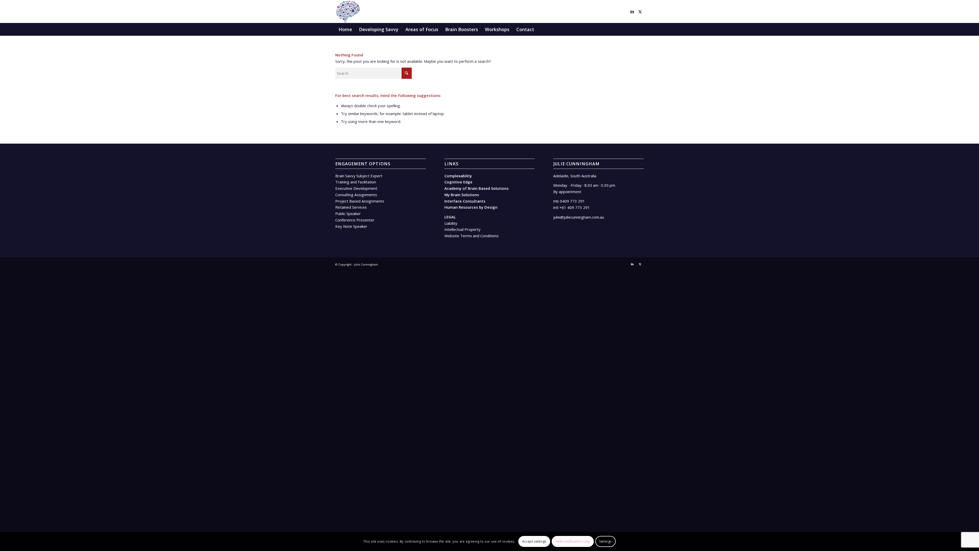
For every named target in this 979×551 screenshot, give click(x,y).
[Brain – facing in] (347, 11)
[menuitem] (345, 29)
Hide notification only (573, 541)
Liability (450, 223)
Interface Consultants (464, 201)
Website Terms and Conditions (471, 235)
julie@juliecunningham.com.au (578, 217)
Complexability (458, 175)
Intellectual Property (462, 229)
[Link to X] (640, 11)
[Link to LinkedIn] (632, 11)
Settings (605, 541)
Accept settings (534, 541)
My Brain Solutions (461, 194)
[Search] (640, 29)
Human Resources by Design (470, 207)
